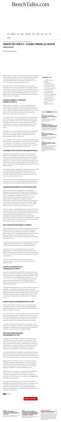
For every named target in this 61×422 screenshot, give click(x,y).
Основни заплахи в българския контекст (49, 85)
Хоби (50, 34)
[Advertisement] (30, 21)
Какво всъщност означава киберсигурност (49, 81)
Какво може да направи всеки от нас (49, 98)
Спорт (46, 34)
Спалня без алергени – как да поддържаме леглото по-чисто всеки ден (49, 143)
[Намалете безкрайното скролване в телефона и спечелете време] (49, 405)
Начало (4, 41)
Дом (8, 34)
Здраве (38, 34)
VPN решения (31, 195)
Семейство (13, 34)
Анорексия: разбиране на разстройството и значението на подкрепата (49, 134)
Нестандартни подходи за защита (48, 92)
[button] (56, 34)
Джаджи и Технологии (11, 41)
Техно (33, 34)
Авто (18, 34)
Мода (42, 34)
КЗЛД (13, 275)
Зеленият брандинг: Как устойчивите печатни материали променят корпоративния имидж (49, 125)
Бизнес (22, 34)
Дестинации (28, 34)
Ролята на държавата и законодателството (50, 95)
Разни (8, 37)
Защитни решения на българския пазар (50, 88)
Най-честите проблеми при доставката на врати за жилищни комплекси (49, 116)
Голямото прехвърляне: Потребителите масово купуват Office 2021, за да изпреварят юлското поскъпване (11, 413)
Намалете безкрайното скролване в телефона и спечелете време (49, 412)
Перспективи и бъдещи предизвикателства (49, 102)
